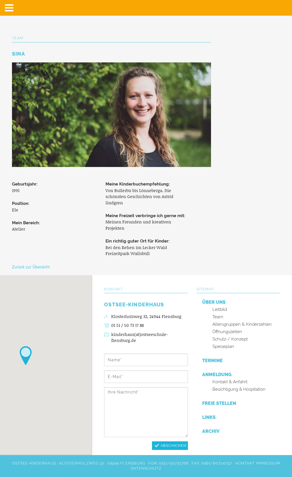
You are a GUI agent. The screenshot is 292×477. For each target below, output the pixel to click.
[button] (25, 355)
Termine (212, 360)
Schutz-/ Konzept (230, 339)
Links (209, 417)
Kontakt (245, 463)
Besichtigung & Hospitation (238, 389)
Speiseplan (223, 346)
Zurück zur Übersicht (31, 267)
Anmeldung (217, 374)
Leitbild (219, 309)
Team (217, 316)
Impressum (268, 463)
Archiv (211, 431)
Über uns (214, 302)
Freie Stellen (219, 403)
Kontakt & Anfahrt (230, 381)
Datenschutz (146, 468)
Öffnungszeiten (227, 331)
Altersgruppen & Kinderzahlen (242, 324)
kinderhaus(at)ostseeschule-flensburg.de (139, 337)
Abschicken (173, 445)
